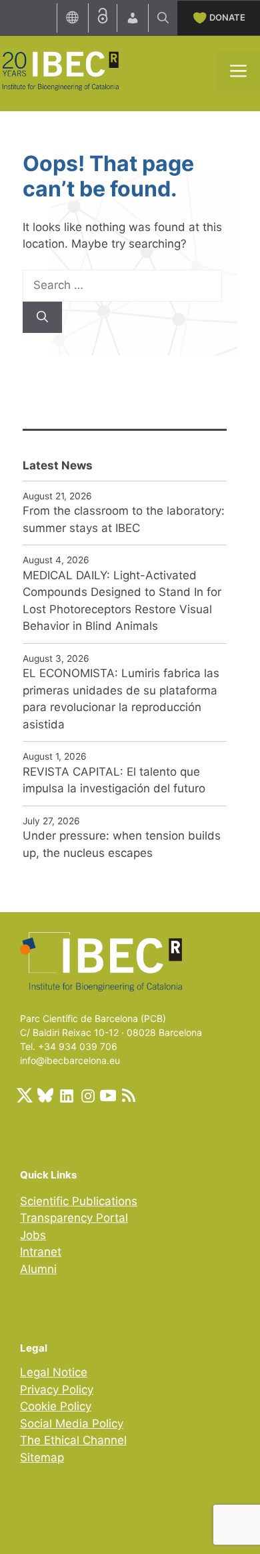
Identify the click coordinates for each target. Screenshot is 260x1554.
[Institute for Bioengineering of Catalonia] (60, 70)
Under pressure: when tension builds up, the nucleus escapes (122, 844)
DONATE (227, 17)
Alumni (38, 1269)
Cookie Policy (55, 1406)
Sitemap (42, 1457)
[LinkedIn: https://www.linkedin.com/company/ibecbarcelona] (66, 1095)
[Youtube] (108, 1095)
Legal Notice (53, 1372)
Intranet (40, 1251)
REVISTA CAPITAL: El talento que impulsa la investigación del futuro (114, 780)
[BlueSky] (45, 1095)
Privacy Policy (56, 1389)
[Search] (42, 318)
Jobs (33, 1235)
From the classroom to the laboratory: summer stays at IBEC (124, 519)
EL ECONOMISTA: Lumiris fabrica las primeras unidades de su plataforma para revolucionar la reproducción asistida (121, 698)
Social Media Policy (71, 1423)
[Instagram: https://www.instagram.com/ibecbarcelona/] (87, 1095)
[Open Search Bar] (163, 18)
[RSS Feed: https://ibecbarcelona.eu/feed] (129, 1095)
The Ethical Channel (73, 1440)
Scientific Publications (78, 1201)
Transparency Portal (74, 1217)
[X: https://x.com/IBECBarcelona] (25, 1095)
